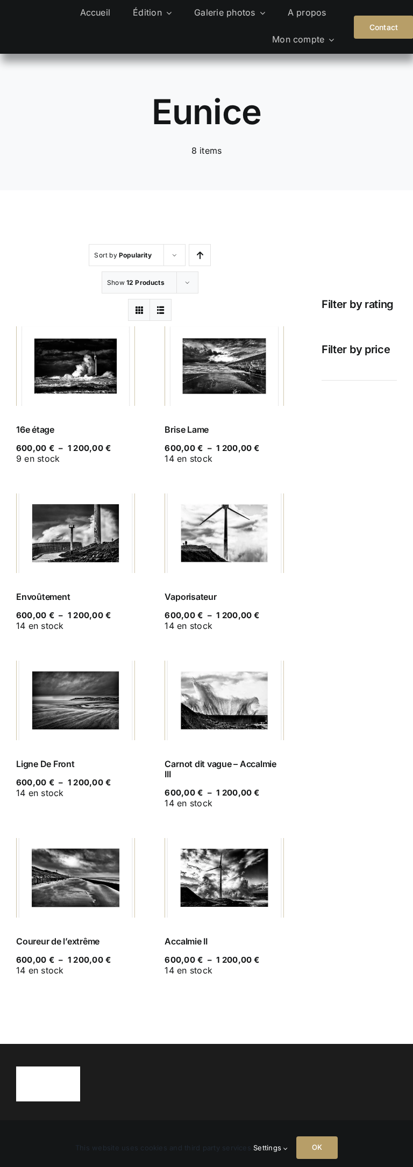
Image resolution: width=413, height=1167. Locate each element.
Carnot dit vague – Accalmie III (220, 768)
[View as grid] (139, 309)
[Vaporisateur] (224, 533)
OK (317, 1147)
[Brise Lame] (224, 366)
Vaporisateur (190, 596)
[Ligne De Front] (75, 700)
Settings (268, 1147)
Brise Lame (187, 429)
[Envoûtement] (75, 533)
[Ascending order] (199, 255)
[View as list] (160, 309)
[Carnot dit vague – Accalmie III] (224, 700)
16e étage (35, 429)
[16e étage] (75, 366)
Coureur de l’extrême (57, 941)
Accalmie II (186, 941)
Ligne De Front (45, 763)
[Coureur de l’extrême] (75, 878)
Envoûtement (43, 596)
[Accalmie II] (224, 878)
